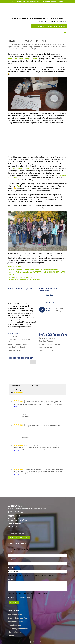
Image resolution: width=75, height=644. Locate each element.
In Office (49, 295)
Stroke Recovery (14, 625)
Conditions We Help (15, 350)
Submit (13, 602)
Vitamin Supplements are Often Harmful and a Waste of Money (33, 269)
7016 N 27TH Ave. (13, 511)
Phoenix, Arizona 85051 (15, 513)
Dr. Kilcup (13, 44)
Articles (45, 44)
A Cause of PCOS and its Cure (20, 277)
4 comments (39, 49)
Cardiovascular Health (56, 44)
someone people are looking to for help (22, 58)
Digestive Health (14, 46)
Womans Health (27, 49)
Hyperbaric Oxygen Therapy (50, 344)
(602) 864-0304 (13, 526)
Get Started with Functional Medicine (48, 26)
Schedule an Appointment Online (51, 22)
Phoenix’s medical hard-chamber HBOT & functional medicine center (37, 1)
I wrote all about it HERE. (22, 168)
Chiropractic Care (46, 350)
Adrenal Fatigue (35, 44)
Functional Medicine (47, 338)
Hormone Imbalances (41, 46)
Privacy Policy (45, 642)
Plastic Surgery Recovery (18, 629)
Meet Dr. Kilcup (13, 336)
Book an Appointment (18, 538)
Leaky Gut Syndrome (58, 46)
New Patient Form (15, 615)
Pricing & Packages (15, 632)
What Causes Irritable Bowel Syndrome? (25, 280)
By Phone (50, 302)
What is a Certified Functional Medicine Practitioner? (19, 346)
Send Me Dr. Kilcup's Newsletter (20, 597)
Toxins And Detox (14, 49)
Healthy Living (26, 46)
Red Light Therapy (46, 341)
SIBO (18, 186)
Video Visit (54, 309)
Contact (11, 636)
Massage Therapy (46, 347)
